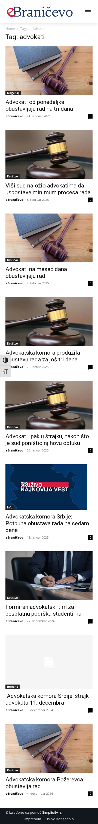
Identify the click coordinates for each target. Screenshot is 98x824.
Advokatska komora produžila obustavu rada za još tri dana (42, 356)
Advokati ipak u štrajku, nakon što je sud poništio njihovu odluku (47, 439)
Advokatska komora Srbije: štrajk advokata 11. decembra (47, 699)
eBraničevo (14, 116)
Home (10, 28)
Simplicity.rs (52, 812)
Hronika (12, 687)
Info (10, 507)
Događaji (13, 93)
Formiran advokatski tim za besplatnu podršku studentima (43, 610)
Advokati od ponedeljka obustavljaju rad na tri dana (39, 105)
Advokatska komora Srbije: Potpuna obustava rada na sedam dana (47, 523)
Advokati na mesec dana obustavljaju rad (36, 272)
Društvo (12, 176)
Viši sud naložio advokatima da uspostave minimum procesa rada (48, 189)
